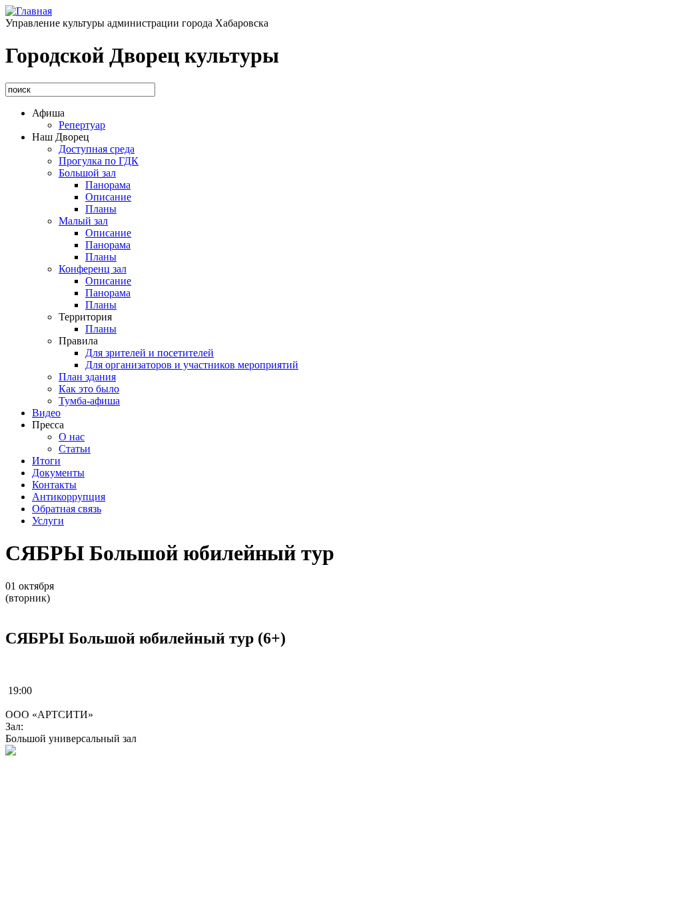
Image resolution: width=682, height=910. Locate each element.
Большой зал (87, 173)
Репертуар (82, 125)
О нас (72, 436)
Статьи (75, 448)
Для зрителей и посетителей (149, 352)
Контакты (54, 484)
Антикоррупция (68, 496)
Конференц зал (93, 268)
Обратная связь (66, 508)
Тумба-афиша (89, 400)
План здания (87, 376)
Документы (58, 472)
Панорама (108, 185)
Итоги (46, 460)
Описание (108, 197)
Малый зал (83, 221)
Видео (46, 412)
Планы (101, 209)
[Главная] (28, 11)
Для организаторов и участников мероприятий (191, 364)
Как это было (89, 388)
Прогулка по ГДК (99, 161)
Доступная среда (97, 149)
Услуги (48, 520)
